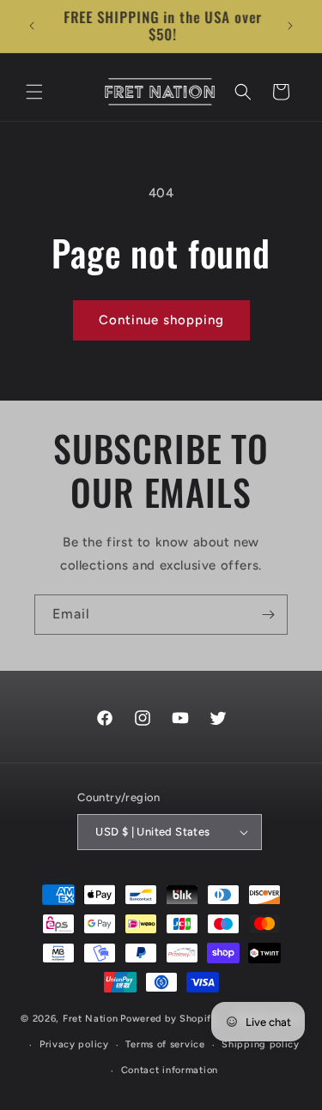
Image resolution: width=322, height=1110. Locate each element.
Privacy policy (74, 1044)
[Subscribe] (268, 614)
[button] (34, 92)
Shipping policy (261, 1044)
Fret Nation (90, 1018)
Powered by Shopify (168, 1018)
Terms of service (164, 1044)
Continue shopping (161, 320)
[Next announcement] (290, 26)
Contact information (169, 1070)
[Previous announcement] (32, 26)
